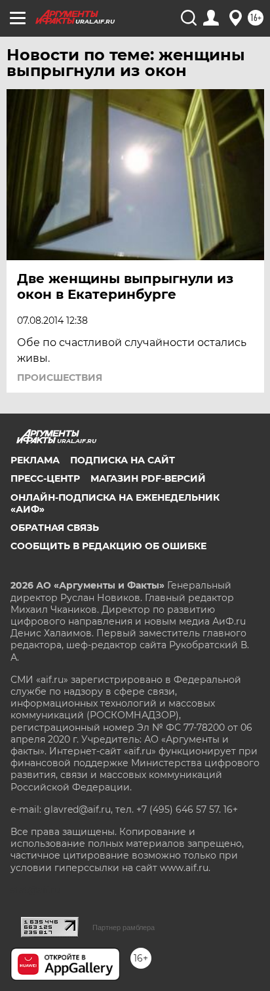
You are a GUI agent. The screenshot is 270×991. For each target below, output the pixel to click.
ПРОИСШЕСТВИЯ (59, 377)
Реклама (35, 460)
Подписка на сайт (122, 460)
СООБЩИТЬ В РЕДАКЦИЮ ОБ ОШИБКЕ (108, 546)
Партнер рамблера (123, 927)
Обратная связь (54, 528)
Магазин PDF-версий (148, 478)
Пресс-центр (45, 478)
